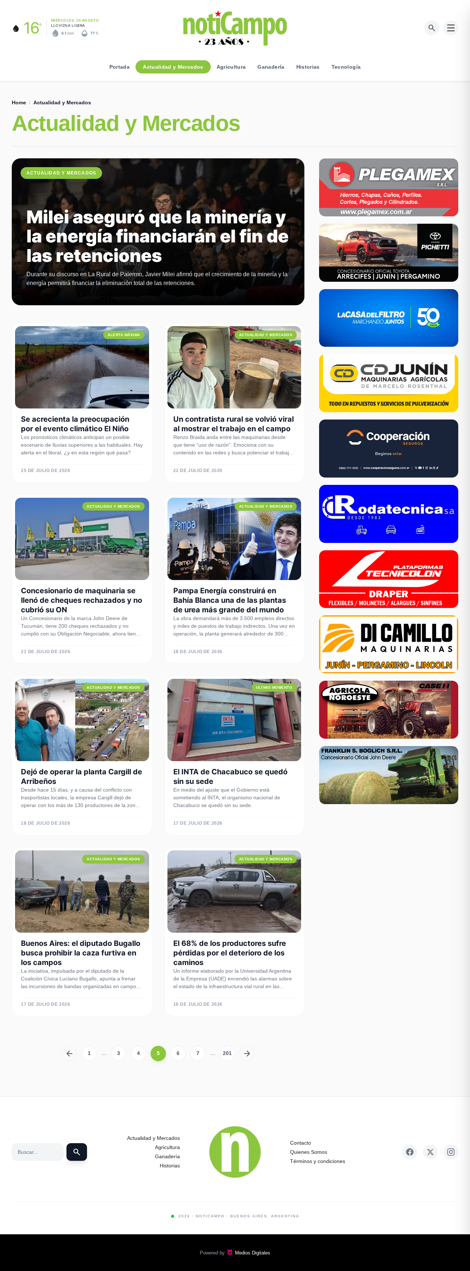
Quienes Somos (308, 1152)
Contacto (300, 1143)
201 (227, 1053)
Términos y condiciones (317, 1161)
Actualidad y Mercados (173, 67)
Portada (119, 67)
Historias (308, 67)
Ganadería (270, 67)
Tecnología (346, 67)
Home (19, 102)
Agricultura (231, 67)
